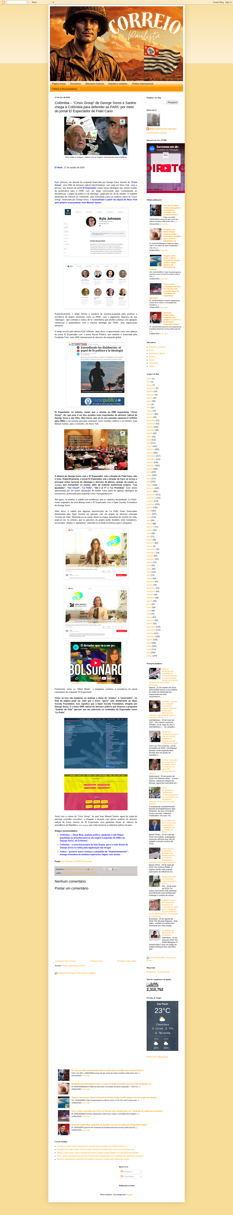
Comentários (128, 1176)
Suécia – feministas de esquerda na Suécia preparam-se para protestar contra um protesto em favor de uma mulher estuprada (163, 677)
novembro (151, 424)
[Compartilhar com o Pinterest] (116, 869)
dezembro (151, 388)
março (149, 385)
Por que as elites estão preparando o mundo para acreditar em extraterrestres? (172, 210)
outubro (150, 391)
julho (149, 472)
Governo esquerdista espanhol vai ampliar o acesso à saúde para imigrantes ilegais (172, 318)
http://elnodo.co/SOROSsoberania (76, 861)
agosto (149, 398)
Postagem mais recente (65, 961)
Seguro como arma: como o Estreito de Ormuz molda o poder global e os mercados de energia (164, 263)
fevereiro (150, 414)
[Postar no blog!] (107, 869)
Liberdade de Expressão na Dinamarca (168, 932)
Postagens (127, 1172)
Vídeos (152, 366)
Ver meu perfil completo (157, 133)
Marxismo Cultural (95, 83)
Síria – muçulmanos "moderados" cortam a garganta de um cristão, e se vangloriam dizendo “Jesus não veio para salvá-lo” (163, 796)
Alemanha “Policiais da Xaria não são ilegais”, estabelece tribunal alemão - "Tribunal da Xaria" (170, 737)
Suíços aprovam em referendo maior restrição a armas (169, 880)
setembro (151, 395)
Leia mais (164, 224)
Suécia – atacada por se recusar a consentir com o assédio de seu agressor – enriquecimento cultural (163, 767)
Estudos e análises (118, 83)
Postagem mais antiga (126, 961)
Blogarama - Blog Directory (158, 972)
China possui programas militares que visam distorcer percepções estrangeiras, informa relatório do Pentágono (162, 855)
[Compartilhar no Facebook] (113, 869)
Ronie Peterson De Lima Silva (163, 129)
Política (152, 357)
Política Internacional (142, 83)
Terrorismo (75, 83)
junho (149, 379)
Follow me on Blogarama (157, 1057)
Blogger (129, 1194)
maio (149, 404)
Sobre (151, 360)
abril (148, 382)
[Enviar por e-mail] (104, 869)
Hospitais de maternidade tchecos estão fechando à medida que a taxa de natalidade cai (172, 235)
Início (80, 873)
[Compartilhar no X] (110, 869)
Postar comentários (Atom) (73, 966)
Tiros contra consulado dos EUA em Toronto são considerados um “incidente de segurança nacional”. (165, 291)
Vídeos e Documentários (64, 89)
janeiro (150, 417)
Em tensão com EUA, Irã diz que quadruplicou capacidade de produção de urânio (169, 826)
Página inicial (58, 83)
